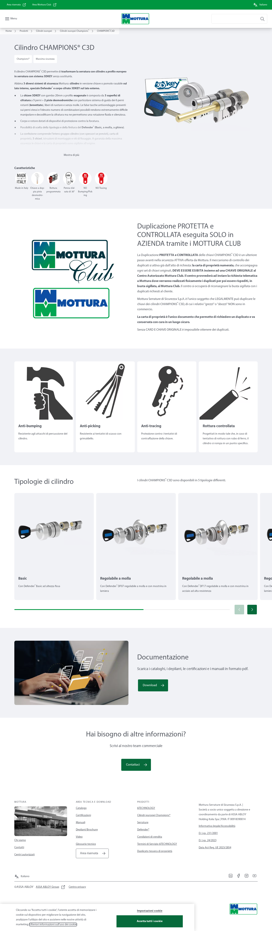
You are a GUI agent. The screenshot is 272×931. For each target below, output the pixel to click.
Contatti (19, 847)
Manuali (80, 822)
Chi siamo (20, 840)
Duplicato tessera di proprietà (154, 851)
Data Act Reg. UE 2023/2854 (215, 847)
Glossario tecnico (86, 844)
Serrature (142, 822)
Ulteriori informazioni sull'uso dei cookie (53, 924)
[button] (252, 609)
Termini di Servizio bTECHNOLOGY (157, 844)
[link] (16, 5)
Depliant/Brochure (87, 829)
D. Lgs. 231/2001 (208, 833)
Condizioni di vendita (149, 836)
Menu (13, 18)
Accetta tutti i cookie (149, 921)
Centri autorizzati (24, 854)
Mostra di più (71, 155)
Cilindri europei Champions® (153, 815)
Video (79, 836)
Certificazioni (83, 815)
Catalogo (81, 808)
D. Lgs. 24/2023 (207, 840)
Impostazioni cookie (149, 910)
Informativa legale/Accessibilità (217, 826)
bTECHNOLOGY (146, 808)
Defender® (143, 829)
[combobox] (239, 19)
